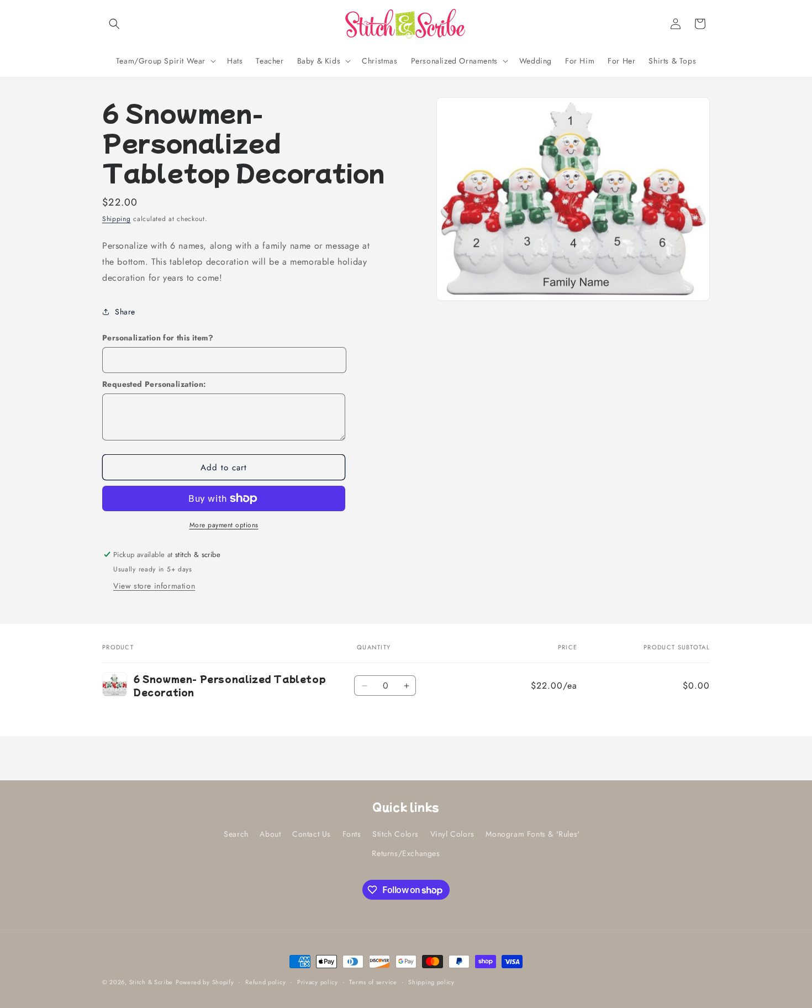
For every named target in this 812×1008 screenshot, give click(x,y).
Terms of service (373, 982)
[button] (114, 24)
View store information (154, 585)
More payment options (224, 525)
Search (236, 833)
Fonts (351, 833)
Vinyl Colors (452, 833)
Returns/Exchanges (406, 853)
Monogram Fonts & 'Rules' (532, 833)
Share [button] (125, 311)
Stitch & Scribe (151, 982)
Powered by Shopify (205, 982)
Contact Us (311, 833)
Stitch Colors (395, 833)
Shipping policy (431, 982)
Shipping (116, 219)
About (270, 833)
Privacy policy (317, 982)
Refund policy (265, 982)
